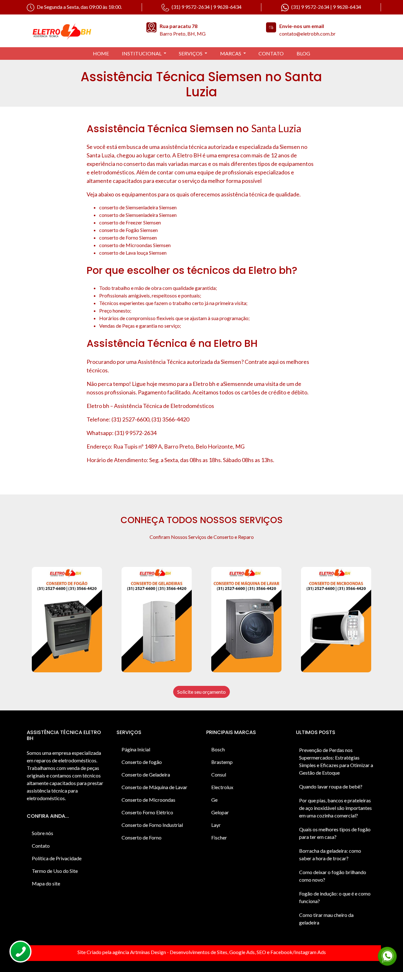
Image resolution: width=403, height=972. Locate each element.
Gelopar (220, 812)
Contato (41, 846)
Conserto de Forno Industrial (152, 825)
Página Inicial (136, 749)
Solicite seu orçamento (201, 692)
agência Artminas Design (139, 952)
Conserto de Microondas (148, 800)
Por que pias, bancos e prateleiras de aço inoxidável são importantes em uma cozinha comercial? (335, 807)
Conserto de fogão (142, 762)
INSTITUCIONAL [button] (142, 53)
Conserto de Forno (142, 837)
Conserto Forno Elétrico (147, 812)
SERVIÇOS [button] (191, 53)
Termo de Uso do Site (55, 871)
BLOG (303, 53)
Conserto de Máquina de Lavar (154, 787)
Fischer (219, 837)
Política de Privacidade (57, 858)
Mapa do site (46, 883)
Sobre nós (42, 833)
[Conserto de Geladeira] (156, 619)
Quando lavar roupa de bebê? (330, 786)
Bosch (218, 749)
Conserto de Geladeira (146, 774)
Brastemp (222, 762)
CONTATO (271, 53)
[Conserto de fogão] (67, 619)
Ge (214, 800)
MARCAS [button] (231, 53)
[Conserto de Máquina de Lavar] (246, 619)
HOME (101, 53)
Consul (218, 774)
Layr (216, 825)
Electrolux (222, 787)
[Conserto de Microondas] (336, 619)
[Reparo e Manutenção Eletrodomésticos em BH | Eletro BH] (82, 31)
